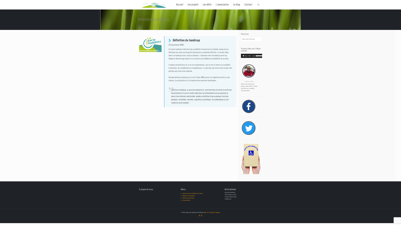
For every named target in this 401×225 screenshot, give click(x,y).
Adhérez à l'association (188, 196)
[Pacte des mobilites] (154, 4)
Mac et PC (207, 212)
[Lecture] (244, 56)
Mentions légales (215, 212)
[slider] (259, 56)
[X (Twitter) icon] (201, 216)
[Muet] (257, 56)
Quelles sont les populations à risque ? (192, 193)
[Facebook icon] (199, 216)
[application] (251, 56)
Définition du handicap (188, 198)
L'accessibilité (186, 200)
